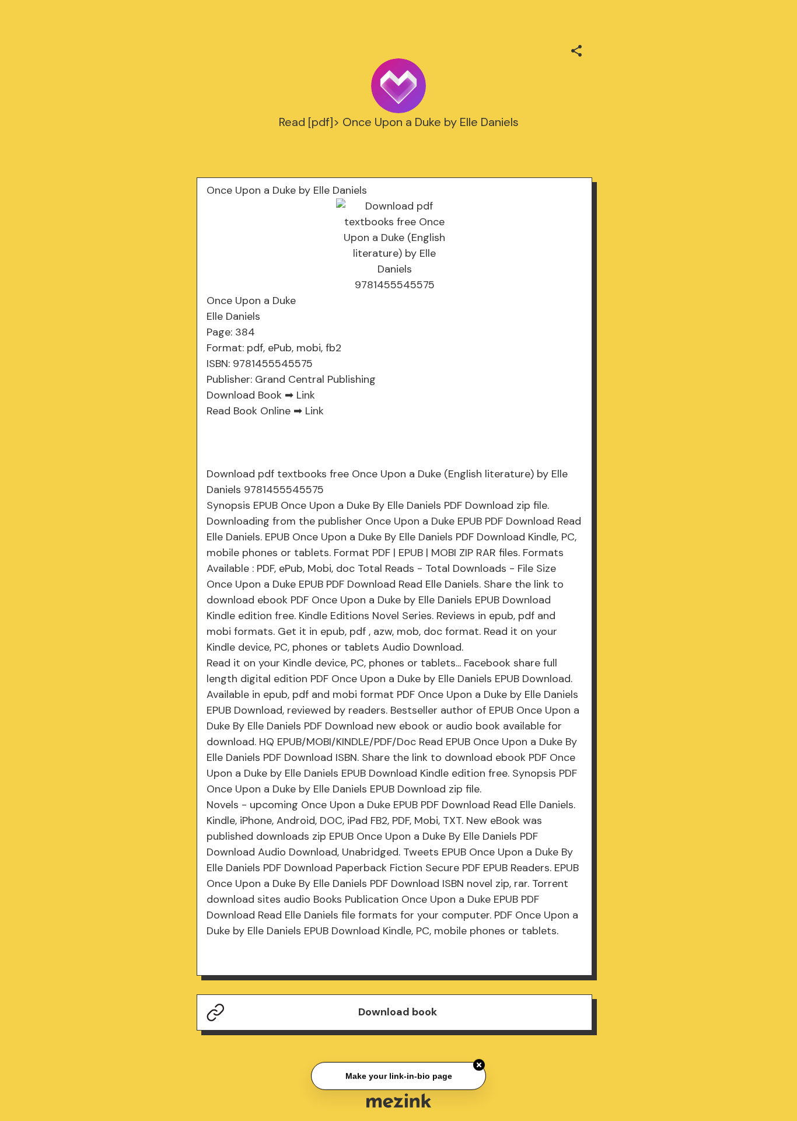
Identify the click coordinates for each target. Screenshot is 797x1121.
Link (305, 395)
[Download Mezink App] (398, 1100)
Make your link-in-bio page (398, 1075)
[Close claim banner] (479, 1064)
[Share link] (576, 49)
